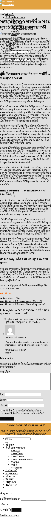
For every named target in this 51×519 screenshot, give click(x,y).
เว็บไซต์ (3, 405)
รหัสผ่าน (4, 504)
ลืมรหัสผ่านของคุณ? (9, 515)
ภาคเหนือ (15, 31)
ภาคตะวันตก (17, 453)
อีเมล (3, 399)
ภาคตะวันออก (17, 456)
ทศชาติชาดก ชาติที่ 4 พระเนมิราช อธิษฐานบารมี (22, 304)
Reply (8, 352)
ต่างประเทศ (16, 467)
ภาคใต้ (14, 464)
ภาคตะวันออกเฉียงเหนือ (22, 458)
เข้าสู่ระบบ (16, 510)
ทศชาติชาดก (4, 14)
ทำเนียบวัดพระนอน (15, 17)
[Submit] (6, 442)
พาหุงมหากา (11, 473)
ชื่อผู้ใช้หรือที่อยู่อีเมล (10, 498)
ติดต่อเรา (9, 478)
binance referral (13, 336)
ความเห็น (5, 371)
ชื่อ (2, 394)
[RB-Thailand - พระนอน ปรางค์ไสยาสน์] (7, 3)
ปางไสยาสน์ (11, 470)
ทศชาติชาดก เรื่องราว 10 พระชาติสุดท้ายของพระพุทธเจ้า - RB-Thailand (25, 320)
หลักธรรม (10, 476)
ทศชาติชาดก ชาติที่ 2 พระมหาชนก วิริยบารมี (21, 301)
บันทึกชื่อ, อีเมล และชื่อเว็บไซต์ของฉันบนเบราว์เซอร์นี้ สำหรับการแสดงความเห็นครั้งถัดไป (22, 412)
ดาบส (22, 50)
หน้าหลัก (9, 14)
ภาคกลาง (15, 450)
